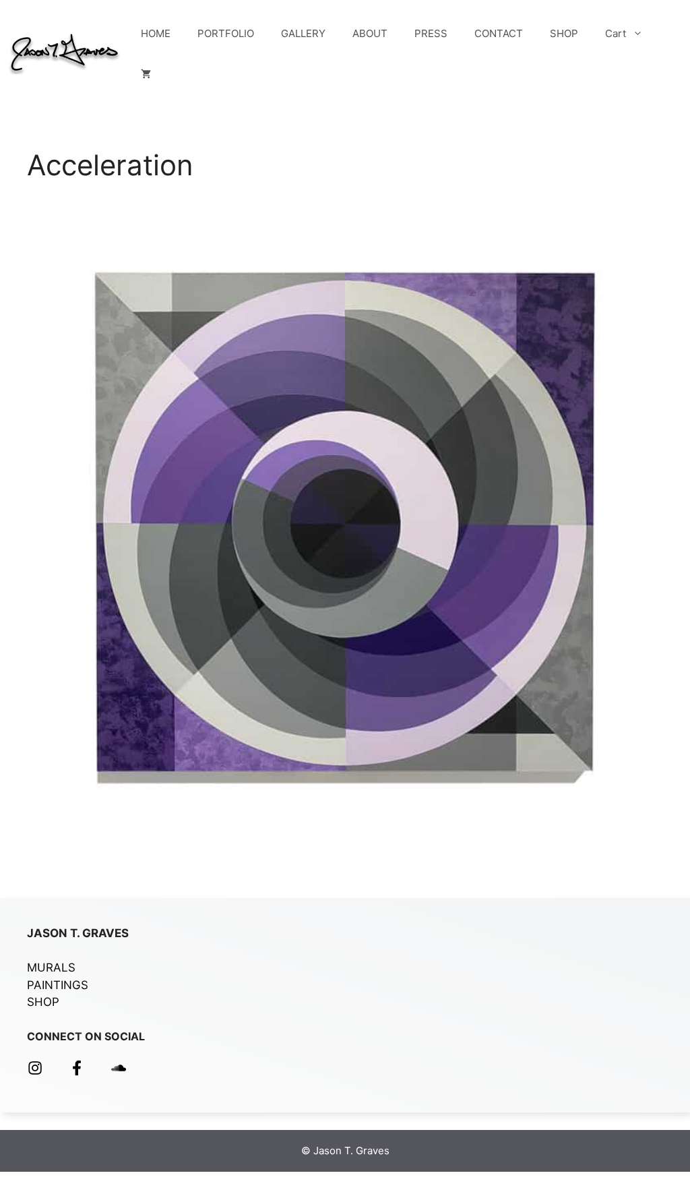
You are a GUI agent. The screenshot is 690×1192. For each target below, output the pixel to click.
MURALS (51, 967)
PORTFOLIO (225, 33)
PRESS (430, 33)
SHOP (564, 33)
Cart (615, 33)
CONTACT (498, 33)
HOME (155, 33)
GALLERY (303, 33)
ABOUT (369, 33)
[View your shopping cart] (145, 74)
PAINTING (54, 985)
